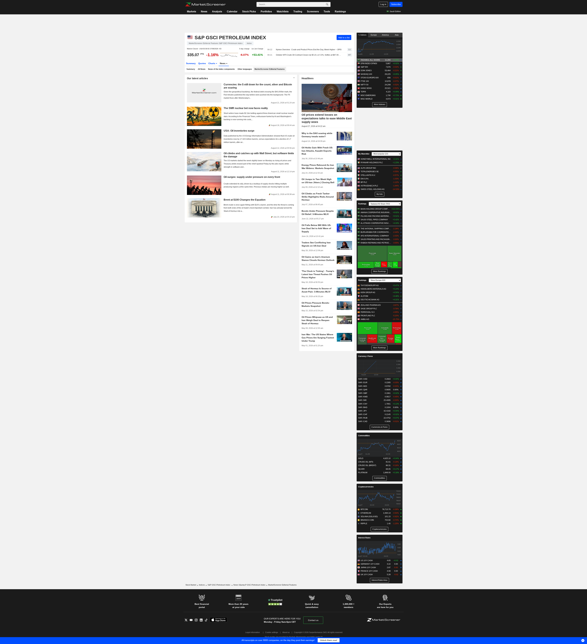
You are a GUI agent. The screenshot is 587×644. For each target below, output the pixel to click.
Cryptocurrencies (366, 487)
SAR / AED (362, 386)
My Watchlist (363, 154)
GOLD (360, 458)
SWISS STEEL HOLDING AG (372, 189)
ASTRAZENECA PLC (369, 186)
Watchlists (283, 11)
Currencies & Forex (379, 427)
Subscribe (396, 4)
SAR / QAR (362, 390)
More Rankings (379, 271)
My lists (380, 194)
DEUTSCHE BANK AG (370, 300)
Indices (363, 35)
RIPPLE (364, 523)
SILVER (361, 469)
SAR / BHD (362, 407)
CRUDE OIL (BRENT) (367, 465)
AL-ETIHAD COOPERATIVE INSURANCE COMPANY (376, 223)
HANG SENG (366, 88)
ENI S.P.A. (365, 179)
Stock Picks (249, 11)
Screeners (313, 11)
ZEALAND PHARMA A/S (371, 305)
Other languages (245, 69)
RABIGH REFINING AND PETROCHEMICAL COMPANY (376, 243)
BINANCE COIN (367, 520)
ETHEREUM (366, 513)
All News (201, 69)
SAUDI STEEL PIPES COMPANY (374, 220)
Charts (212, 63)
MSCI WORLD (367, 99)
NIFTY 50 (364, 85)
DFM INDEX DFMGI (369, 63)
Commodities (364, 436)
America (385, 35)
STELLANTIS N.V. (368, 175)
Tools (327, 11)
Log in (383, 4)
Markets (191, 11)
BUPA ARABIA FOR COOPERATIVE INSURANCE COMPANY (376, 232)
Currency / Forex (365, 356)
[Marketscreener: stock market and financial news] (205, 4)
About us (286, 632)
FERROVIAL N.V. (368, 312)
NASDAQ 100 (366, 74)
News (204, 11)
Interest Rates (364, 538)
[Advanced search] (327, 4)
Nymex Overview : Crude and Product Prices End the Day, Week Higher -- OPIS (308, 50)
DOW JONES (366, 70)
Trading (297, 11)
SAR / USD (362, 379)
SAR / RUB (362, 418)
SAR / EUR (362, 382)
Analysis (217, 11)
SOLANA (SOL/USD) (369, 516)
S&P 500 (364, 67)
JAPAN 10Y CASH (368, 567)
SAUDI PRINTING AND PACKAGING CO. (376, 239)
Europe (374, 35)
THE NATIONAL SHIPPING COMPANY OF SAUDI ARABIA (376, 229)
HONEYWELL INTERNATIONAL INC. (376, 159)
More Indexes (379, 104)
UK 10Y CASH (367, 574)
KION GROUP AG (368, 292)
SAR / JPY (362, 411)
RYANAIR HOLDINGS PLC (372, 162)
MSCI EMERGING (368, 95)
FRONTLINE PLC (368, 316)
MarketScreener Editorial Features (270, 69)
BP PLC (364, 182)
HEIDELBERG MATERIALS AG (373, 289)
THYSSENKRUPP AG (370, 285)
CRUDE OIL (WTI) (365, 462)
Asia (397, 35)
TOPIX (363, 92)
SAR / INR (362, 400)
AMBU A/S (365, 319)
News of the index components (221, 69)
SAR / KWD (363, 397)
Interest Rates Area (379, 580)
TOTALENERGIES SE (370, 172)
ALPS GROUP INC (368, 168)
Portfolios (266, 11)
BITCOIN (364, 509)
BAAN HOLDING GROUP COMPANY (375, 209)
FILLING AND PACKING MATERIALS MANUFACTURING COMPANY (376, 216)
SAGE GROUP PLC (369, 309)
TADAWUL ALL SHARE (370, 60)
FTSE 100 (365, 81)
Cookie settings (271, 632)
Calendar (232, 11)
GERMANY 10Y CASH (370, 564)
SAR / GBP (362, 393)
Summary (191, 63)
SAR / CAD (362, 421)
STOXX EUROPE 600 (370, 78)
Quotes (202, 63)
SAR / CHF (362, 414)
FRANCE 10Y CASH (369, 571)
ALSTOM (364, 296)
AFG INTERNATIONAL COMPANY (375, 236)
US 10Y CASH (367, 560)
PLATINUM (362, 473)
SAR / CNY (362, 404)
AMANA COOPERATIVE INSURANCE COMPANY (376, 212)
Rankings (340, 11)
